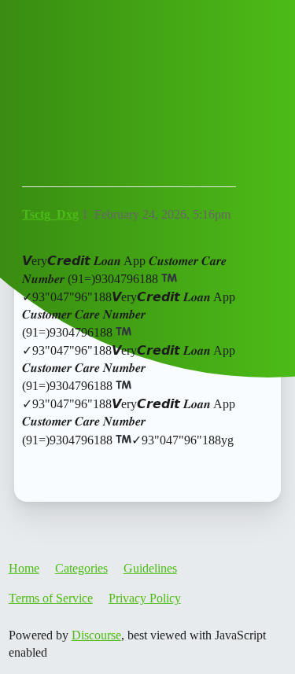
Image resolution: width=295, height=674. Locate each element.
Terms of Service (51, 598)
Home (24, 568)
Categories (81, 568)
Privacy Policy (145, 598)
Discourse (96, 635)
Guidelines (150, 568)
